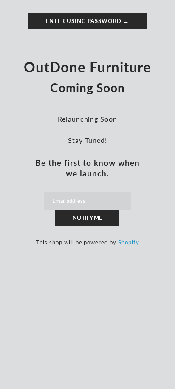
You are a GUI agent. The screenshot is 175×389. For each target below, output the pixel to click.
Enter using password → (87, 20)
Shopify (128, 242)
